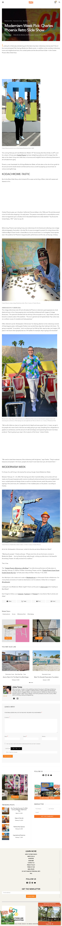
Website (43, 736)
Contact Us (31, 863)
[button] (29, 682)
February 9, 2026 (15, 680)
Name (6, 736)
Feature (10, 781)
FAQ (31, 873)
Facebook (27, 594)
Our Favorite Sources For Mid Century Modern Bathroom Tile (19, 809)
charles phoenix (6, 614)
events (14, 614)
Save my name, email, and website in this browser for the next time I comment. (24, 743)
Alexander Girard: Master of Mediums (15, 785)
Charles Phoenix (21, 155)
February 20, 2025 (8, 791)
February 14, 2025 (19, 820)
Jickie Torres (17, 687)
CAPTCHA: (7, 748)
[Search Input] (59, 2)
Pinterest (35, 594)
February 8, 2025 (19, 828)
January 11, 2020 (39, 630)
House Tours (50, 622)
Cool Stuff (7, 627)
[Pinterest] (48, 775)
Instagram (20, 594)
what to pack (44, 587)
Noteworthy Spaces (19, 827)
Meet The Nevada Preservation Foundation (46, 677)
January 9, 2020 (8, 35)
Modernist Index (17, 781)
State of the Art (19, 818)
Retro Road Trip (26, 20)
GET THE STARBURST (47, 816)
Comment (7, 717)
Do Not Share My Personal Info (31, 871)
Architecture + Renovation (41, 622)
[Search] (3, 2)
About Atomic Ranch (31, 854)
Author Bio (5, 696)
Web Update (31, 869)
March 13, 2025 (19, 813)
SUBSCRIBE (31, 896)
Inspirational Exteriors (19, 835)
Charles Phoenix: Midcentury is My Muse (16, 568)
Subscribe (31, 860)
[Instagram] (46, 775)
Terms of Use (31, 867)
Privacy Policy (31, 865)
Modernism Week (8, 20)
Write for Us (31, 856)
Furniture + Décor (14, 627)
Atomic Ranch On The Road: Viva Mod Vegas (15, 677)
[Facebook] (14, 698)
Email (25, 736)
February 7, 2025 (19, 837)
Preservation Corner (17, 20)
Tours (24, 674)
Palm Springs (31, 614)
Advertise (31, 858)
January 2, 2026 (46, 680)
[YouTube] (51, 775)
